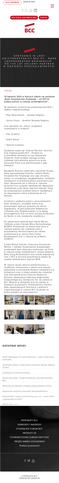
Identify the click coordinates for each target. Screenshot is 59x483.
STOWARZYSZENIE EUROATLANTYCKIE (29, 437)
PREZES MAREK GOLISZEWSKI (29, 441)
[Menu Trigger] (52, 6)
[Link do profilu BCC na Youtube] (31, 10)
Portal (43, 18)
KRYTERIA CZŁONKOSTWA (24, 18)
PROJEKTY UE (29, 433)
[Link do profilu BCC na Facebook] (22, 10)
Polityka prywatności (29, 446)
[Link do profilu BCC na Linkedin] (35, 10)
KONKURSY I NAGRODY (29, 424)
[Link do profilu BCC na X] (26, 10)
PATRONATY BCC (29, 420)
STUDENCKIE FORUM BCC (29, 429)
